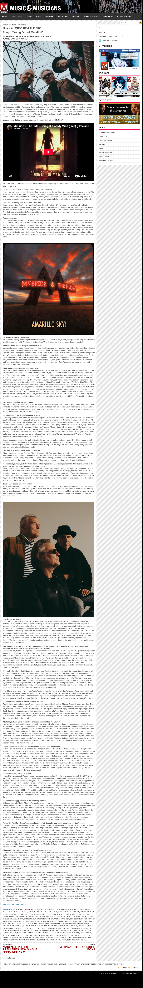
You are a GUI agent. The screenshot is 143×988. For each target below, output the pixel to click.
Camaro (68, 914)
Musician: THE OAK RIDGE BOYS (77, 947)
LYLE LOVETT (67, 928)
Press (101, 148)
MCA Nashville (45, 930)
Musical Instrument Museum (39, 933)
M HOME (102, 33)
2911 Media (34, 909)
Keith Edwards (50, 926)
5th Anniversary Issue (107, 132)
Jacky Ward (28, 923)
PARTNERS (108, 17)
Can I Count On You (80, 914)
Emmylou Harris (16, 919)
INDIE (38, 17)
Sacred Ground (47, 935)
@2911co (52, 909)
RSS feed (123, 968)
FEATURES (17, 17)
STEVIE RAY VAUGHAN (31, 937)
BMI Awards (74, 912)
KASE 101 (40, 926)
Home (5, 964)
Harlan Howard (49, 921)
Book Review (124, 17)
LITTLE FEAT (24, 928)
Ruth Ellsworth (33, 935)
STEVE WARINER (16, 937)
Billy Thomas (63, 912)
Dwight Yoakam (87, 916)
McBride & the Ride (72, 930)
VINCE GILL (82, 940)
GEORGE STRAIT (76, 919)
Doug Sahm (75, 916)
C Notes (60, 914)
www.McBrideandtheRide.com (14, 904)
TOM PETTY (62, 940)
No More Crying (59, 933)
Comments (135, 968)
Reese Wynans (9, 935)
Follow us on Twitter (109, 41)
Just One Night (29, 926)
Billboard (53, 912)
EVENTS (76, 17)
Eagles (6, 919)
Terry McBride (46, 937)
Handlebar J (36, 921)
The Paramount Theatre (19, 940)
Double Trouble (63, 916)
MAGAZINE (62, 17)
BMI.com (17, 914)
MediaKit (102, 144)
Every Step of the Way (46, 919)
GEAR (29, 17)
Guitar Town (15, 921)
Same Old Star (61, 935)
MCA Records (57, 930)
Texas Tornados (60, 937)
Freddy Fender (62, 919)
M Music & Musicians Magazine (125, 974)
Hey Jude (60, 921)
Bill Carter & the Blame (38, 912)
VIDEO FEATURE (17, 909)
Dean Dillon (33, 916)
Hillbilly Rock (71, 921)
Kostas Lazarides (85, 926)
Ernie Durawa (30, 919)
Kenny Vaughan (64, 926)
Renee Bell (20, 935)
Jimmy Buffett (56, 923)
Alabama (86, 909)
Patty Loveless (73, 933)
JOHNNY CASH (8, 926)
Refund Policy (104, 157)
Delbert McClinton (47, 916)
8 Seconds (43, 909)
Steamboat (72, 935)
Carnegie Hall (9, 916)
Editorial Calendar (105, 140)
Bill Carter (22, 912)
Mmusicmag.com (9, 933)
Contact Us (103, 136)
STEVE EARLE (83, 935)
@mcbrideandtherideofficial (69, 909)
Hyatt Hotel (17, 923)
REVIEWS (49, 17)
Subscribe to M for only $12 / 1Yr (111, 37)
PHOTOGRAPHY (91, 17)
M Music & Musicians (80, 928)
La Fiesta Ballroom (11, 928)
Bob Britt (25, 914)
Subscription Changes (107, 161)
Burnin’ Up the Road (47, 914)
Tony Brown (72, 940)
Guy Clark (26, 921)
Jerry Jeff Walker (41, 923)
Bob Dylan (34, 914)
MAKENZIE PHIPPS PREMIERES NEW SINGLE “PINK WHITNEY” (20, 948)
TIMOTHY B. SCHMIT (37, 940)
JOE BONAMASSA (69, 923)
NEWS (5, 17)
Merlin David (86, 930)
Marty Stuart (33, 930)
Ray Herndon (85, 933)
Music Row (21, 933)
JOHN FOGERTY (83, 923)
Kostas (74, 926)
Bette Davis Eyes (10, 912)
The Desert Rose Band (77, 937)
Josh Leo (18, 926)
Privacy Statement (105, 152)
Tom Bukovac (51, 940)
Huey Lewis (82, 921)
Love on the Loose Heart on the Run (45, 928)
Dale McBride (21, 916)
